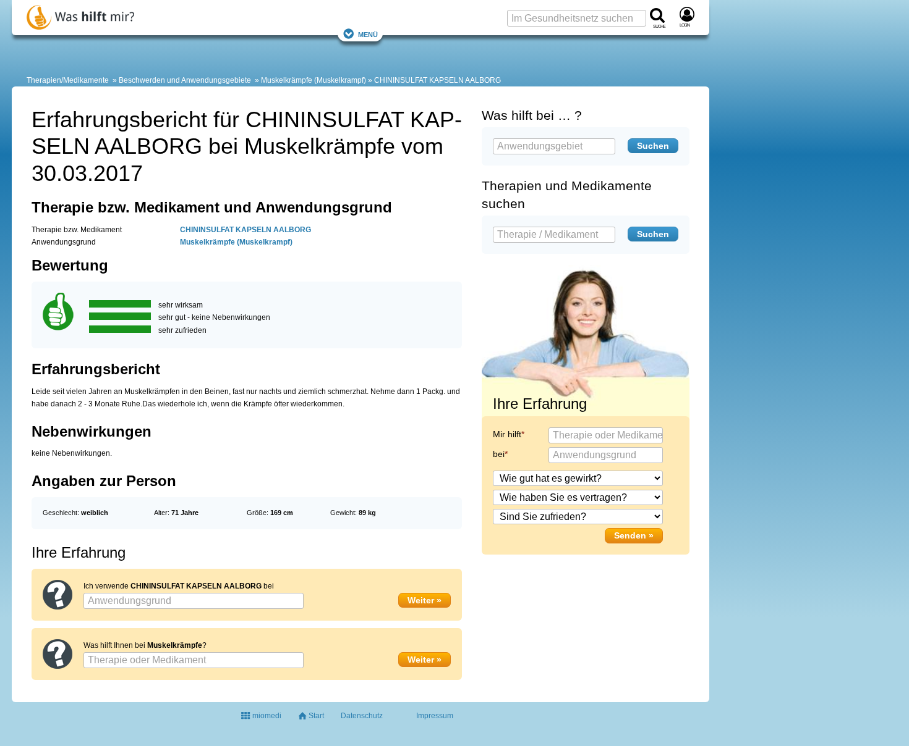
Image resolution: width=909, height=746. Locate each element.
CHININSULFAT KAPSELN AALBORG (437, 80)
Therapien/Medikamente (68, 80)
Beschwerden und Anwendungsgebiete (185, 80)
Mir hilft (507, 434)
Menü (368, 33)
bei (499, 454)
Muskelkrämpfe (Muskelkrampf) (313, 80)
